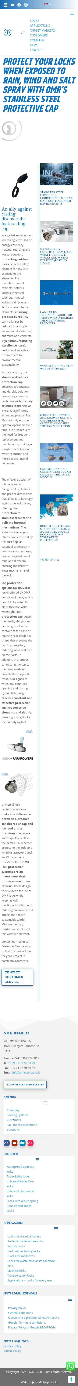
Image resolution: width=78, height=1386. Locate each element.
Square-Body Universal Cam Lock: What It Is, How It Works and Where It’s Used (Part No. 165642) (56, 256)
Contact (36, 50)
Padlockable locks (18, 1176)
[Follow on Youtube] (15, 1143)
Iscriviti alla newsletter (25, 1084)
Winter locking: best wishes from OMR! (56, 367)
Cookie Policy (12, 1351)
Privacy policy (17, 1308)
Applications (40, 26)
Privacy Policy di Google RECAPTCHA (32, 1327)
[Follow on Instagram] (30, 1143)
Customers (39, 35)
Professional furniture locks (25, 1241)
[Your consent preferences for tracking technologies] (71, 1379)
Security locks (16, 1246)
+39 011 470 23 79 (22, 1063)
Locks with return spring (22, 1201)
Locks (34, 21)
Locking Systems (17, 1115)
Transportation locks (20, 1275)
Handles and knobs (18, 1206)
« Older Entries (49, 559)
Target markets (42, 30)
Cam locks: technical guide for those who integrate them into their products (56, 318)
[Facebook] (19, 5)
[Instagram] (26, 5)
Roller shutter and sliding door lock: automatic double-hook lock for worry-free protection (55, 533)
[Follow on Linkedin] (23, 1143)
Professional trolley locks (23, 1251)
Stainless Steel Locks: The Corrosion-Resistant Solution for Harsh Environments (56, 198)
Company (37, 40)
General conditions (20, 1313)
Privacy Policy (13, 1346)
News (34, 45)
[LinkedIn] (5, 5)
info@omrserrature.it (26, 1072)
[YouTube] (12, 5)
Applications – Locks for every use (29, 1280)
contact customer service (14, 977)
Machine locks (16, 1270)
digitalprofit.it (48, 1382)
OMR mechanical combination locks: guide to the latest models (55, 473)
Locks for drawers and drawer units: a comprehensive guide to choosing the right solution (56, 420)
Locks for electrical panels (24, 1236)
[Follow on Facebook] (7, 1143)
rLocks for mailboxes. (21, 1256)
